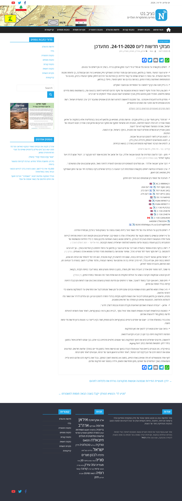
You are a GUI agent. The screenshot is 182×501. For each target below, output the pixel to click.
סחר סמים (91, 461)
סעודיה (126, 51)
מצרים (85, 455)
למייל (143, 437)
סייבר (86, 460)
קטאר (78, 469)
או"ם (102, 420)
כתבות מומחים (63, 29)
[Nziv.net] (168, 30)
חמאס (86, 440)
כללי (52, 51)
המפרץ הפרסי (81, 432)
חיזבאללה (97, 440)
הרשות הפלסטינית (95, 436)
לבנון (93, 454)
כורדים (90, 450)
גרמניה (93, 429)
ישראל (132, 51)
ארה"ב (137, 51)
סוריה (100, 459)
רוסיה (100, 472)
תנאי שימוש (158, 29)
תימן (120, 51)
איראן (143, 51)
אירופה (100, 426)
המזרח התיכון (94, 432)
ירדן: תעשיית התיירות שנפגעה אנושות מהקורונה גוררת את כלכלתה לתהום (130, 381)
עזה (93, 465)
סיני (78, 461)
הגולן (102, 433)
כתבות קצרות (128, 29)
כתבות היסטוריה (96, 29)
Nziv (151, 51)
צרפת (97, 468)
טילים (93, 445)
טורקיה (99, 445)
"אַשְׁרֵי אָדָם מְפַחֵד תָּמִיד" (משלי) (41, 157)
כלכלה (100, 455)
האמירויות (80, 429)
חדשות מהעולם (112, 29)
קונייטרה (91, 469)
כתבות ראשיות (144, 29)
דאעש (87, 429)
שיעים (87, 473)
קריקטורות (49, 29)
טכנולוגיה (84, 445)
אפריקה (92, 426)
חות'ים (82, 436)
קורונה (84, 468)
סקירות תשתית (79, 29)
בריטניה (100, 429)
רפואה (92, 473)
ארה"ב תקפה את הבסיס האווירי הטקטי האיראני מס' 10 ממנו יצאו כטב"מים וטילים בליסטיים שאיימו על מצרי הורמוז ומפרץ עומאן (32, 149)
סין (82, 460)
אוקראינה (93, 420)
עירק (87, 465)
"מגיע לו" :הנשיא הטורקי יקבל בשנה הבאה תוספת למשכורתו (92, 393)
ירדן (77, 445)
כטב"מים (85, 450)
